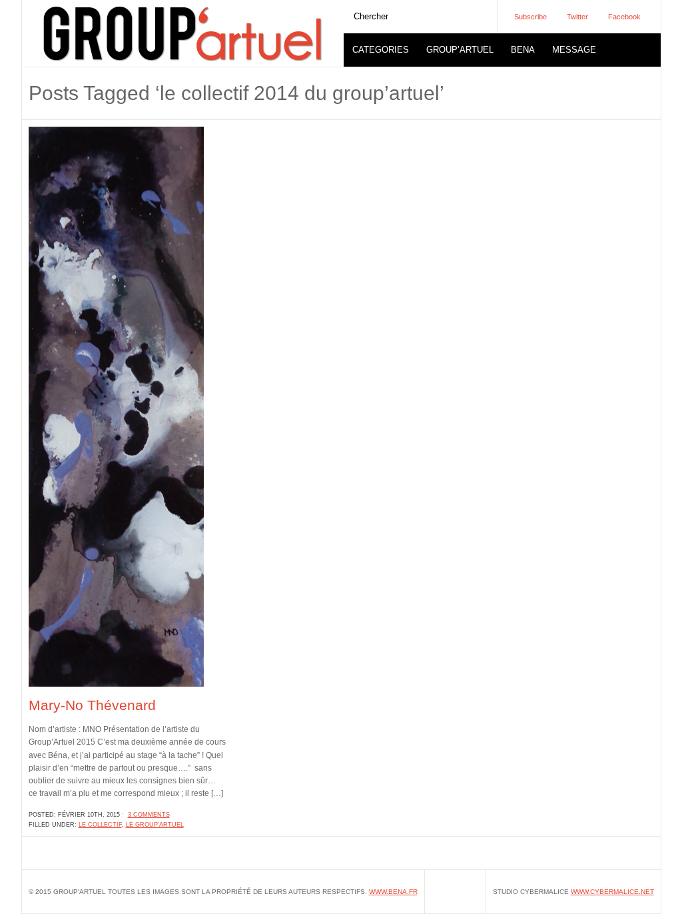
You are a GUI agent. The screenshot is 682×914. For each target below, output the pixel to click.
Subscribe (530, 17)
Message (574, 50)
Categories (380, 50)
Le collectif (100, 824)
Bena (523, 50)
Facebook (624, 17)
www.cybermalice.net (612, 891)
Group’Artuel (460, 50)
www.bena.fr (393, 891)
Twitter (577, 17)
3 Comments (149, 814)
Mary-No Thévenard (92, 705)
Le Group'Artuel (155, 824)
